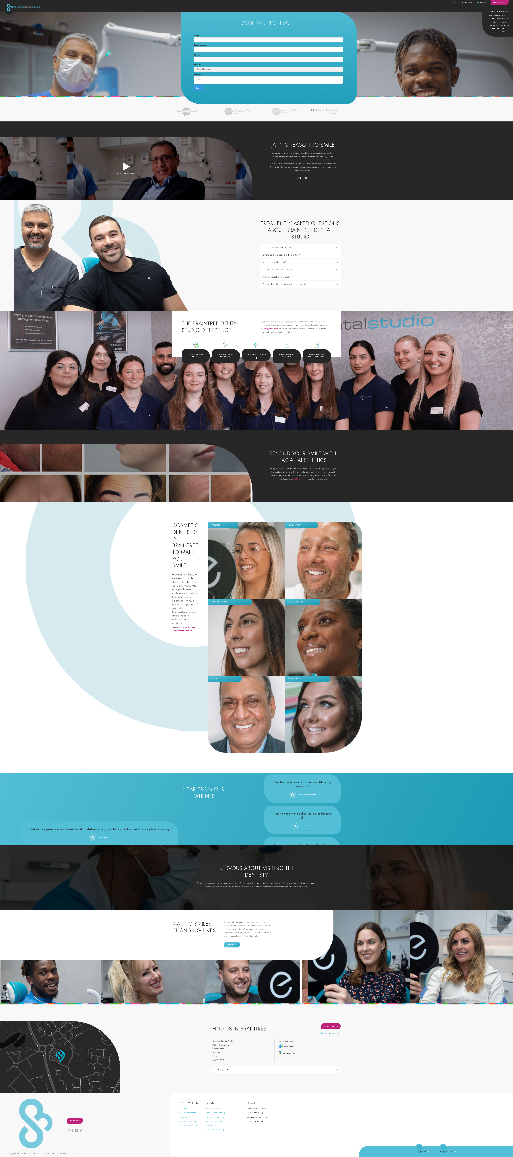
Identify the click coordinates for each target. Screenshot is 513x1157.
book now (75, 1121)
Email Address (200, 45)
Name (196, 35)
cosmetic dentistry (497, 18)
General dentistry (498, 15)
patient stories (499, 29)
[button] (505, 8)
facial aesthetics (498, 25)
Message (198, 74)
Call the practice (300, 479)
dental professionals (270, 328)
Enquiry (197, 64)
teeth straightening (497, 12)
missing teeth (500, 22)
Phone (197, 55)
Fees (505, 8)
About (504, 32)
